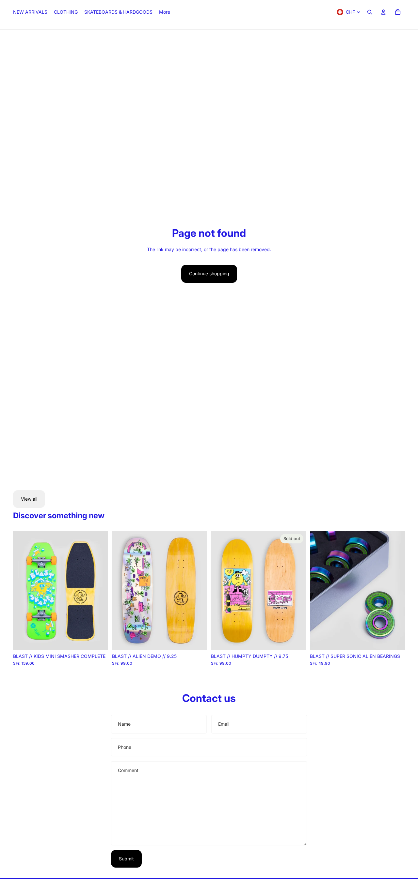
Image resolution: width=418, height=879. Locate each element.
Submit (126, 858)
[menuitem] (164, 12)
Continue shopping (209, 273)
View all (29, 499)
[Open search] (369, 12)
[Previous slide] (23, 590)
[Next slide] (98, 590)
